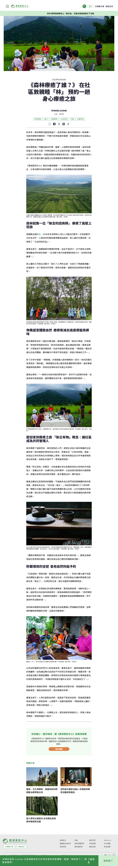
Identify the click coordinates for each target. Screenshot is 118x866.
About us (107, 840)
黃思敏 (61, 114)
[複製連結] (68, 124)
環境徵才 (63, 840)
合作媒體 (107, 843)
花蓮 (72, 119)
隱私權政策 (78, 846)
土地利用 (64, 119)
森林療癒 (38, 119)
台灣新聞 (63, 110)
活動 (76, 840)
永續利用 (80, 119)
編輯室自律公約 (65, 843)
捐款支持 (109, 6)
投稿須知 (63, 846)
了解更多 (91, 861)
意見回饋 (107, 846)
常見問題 (92, 843)
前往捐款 (59, 749)
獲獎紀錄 (92, 846)
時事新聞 (55, 110)
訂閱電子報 (99, 6)
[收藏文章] (50, 124)
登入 (90, 6)
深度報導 (54, 119)
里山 (46, 119)
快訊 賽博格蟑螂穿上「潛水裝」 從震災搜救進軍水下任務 (53, 13)
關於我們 (92, 840)
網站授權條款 (79, 843)
